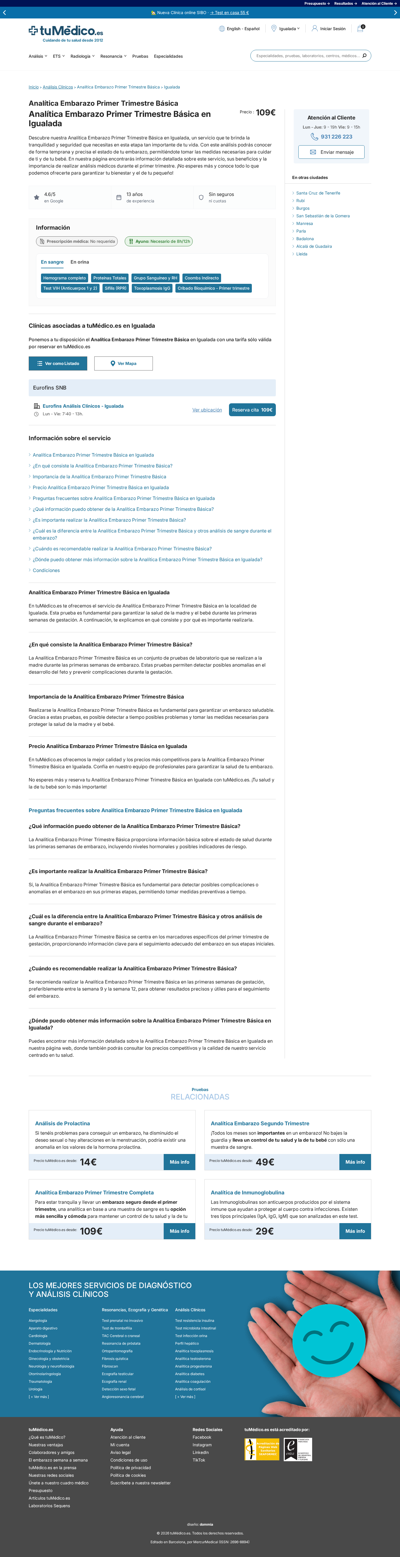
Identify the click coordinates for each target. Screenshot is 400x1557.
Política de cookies (128, 1475)
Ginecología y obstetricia (49, 1358)
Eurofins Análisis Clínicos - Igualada (83, 406)
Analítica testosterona (193, 1358)
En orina (80, 262)
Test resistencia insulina (194, 1320)
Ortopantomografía (117, 1351)
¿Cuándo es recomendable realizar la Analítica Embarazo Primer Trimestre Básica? (122, 549)
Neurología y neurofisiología (51, 1366)
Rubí (300, 200)
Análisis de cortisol (190, 1389)
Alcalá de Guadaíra (314, 246)
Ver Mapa (127, 363)
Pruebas (140, 56)
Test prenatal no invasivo (122, 1320)
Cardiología (38, 1336)
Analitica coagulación (193, 1381)
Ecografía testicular (118, 1374)
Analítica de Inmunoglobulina (247, 1192)
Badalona (305, 238)
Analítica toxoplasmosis (194, 1351)
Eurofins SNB (49, 388)
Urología (35, 1389)
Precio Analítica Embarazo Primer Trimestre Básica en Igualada (101, 487)
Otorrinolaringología (45, 1374)
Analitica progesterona (193, 1366)
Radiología (80, 56)
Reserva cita (252, 410)
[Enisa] (298, 1449)
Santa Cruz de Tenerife (318, 192)
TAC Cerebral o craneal (121, 1336)
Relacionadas (200, 1094)
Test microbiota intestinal (195, 1328)
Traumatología (40, 1381)
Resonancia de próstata (121, 1343)
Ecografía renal (114, 1381)
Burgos (303, 208)
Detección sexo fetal (119, 1389)
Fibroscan (110, 1366)
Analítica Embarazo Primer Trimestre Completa (94, 1192)
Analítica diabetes (189, 1374)
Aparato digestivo (43, 1328)
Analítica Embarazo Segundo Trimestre (260, 1123)
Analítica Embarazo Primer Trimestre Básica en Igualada (93, 455)
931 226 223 (337, 137)
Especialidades (168, 56)
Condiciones (46, 570)
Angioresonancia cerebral (123, 1396)
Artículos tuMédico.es (49, 1497)
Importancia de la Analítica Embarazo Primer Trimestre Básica (99, 476)
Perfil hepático (187, 1343)
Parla (301, 230)
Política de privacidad (130, 1467)
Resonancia (111, 56)
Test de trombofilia (117, 1328)
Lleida (301, 253)
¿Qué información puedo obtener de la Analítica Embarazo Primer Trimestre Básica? (123, 509)
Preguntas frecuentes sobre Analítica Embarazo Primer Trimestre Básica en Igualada (124, 498)
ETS (57, 56)
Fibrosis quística (115, 1358)
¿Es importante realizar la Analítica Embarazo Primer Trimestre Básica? (109, 520)
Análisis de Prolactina (62, 1123)
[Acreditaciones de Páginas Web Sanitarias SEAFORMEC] (262, 1449)
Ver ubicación (207, 410)
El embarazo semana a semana (58, 1459)
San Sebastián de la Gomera (323, 215)
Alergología (38, 1320)
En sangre (52, 262)
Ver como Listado (62, 363)
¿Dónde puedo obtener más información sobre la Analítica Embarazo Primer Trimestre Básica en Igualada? (147, 559)
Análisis (36, 56)
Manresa (304, 223)
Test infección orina (191, 1336)
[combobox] (310, 56)
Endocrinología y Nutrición (50, 1351)
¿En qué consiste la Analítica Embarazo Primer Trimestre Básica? (102, 466)
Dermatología (40, 1343)
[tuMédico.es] (66, 30)
